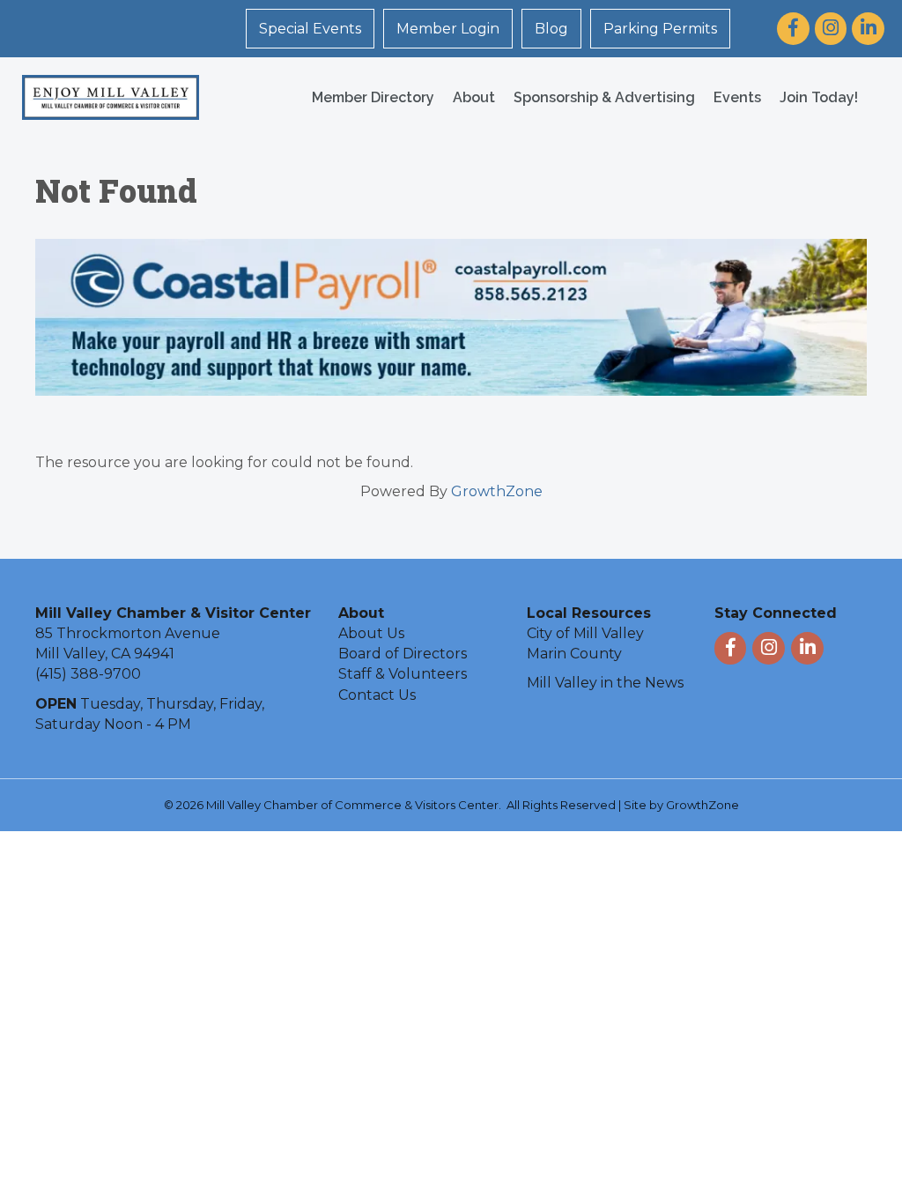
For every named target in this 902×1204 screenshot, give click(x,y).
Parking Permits (660, 28)
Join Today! (819, 97)
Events (737, 97)
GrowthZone (497, 491)
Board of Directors (402, 653)
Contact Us (377, 695)
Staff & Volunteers (402, 673)
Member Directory (373, 97)
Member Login (447, 28)
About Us (371, 633)
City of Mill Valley (585, 633)
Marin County (574, 653)
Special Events (310, 28)
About (474, 97)
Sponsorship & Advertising (604, 97)
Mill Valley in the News (605, 682)
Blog (551, 28)
